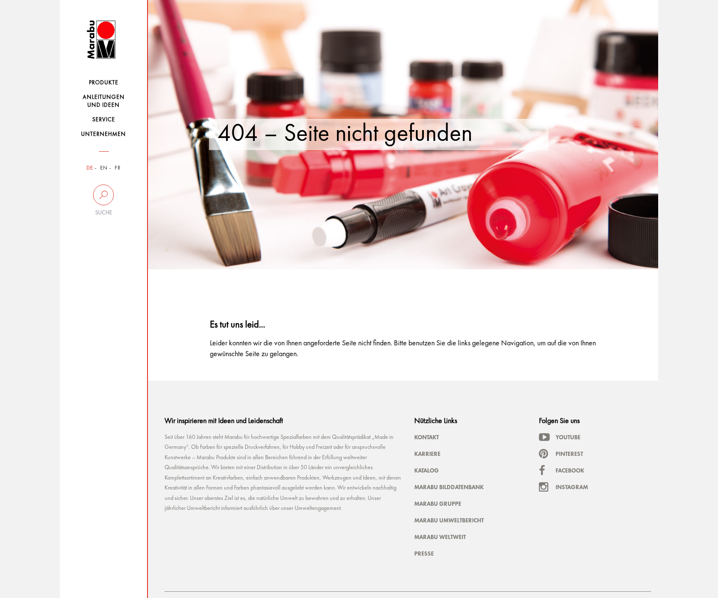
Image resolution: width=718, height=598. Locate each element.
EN (104, 168)
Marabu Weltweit (440, 537)
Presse (424, 553)
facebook (570, 470)
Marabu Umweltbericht (449, 520)
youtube (568, 437)
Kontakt (426, 437)
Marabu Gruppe (437, 503)
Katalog (426, 470)
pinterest (569, 454)
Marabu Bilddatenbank (449, 487)
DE (89, 168)
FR (118, 168)
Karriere (427, 454)
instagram (572, 487)
